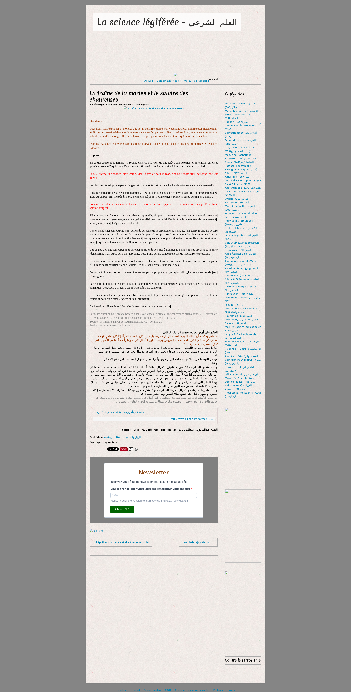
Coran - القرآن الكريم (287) (239, 162)
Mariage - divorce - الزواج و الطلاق (122, 437)
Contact (135, 690)
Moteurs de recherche (196, 80)
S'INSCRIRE (122, 509)
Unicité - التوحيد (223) (237, 198)
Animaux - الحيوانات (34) (238, 385)
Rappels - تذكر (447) (236, 122)
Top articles (121, 690)
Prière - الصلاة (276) (236, 173)
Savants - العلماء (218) (237, 202)
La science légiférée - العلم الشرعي (167, 22)
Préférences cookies (224, 690)
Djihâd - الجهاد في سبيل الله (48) (242, 374)
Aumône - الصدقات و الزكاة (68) (241, 356)
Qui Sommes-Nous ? (168, 80)
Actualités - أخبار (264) (237, 176)
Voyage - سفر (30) (235, 389)
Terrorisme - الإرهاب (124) (239, 275)
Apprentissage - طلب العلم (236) (243, 187)
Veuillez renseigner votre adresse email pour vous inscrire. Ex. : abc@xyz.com (149, 501)
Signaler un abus (152, 690)
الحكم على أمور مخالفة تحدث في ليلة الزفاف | (120, 412)
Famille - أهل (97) (235, 304)
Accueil (148, 80)
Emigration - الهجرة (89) (238, 315)
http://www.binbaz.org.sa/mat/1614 (192, 419)
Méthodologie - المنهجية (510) (241, 111)
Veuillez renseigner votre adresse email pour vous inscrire (150, 488)
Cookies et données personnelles (192, 690)
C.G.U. (168, 690)
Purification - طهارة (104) (239, 293)
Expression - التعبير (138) (238, 250)
